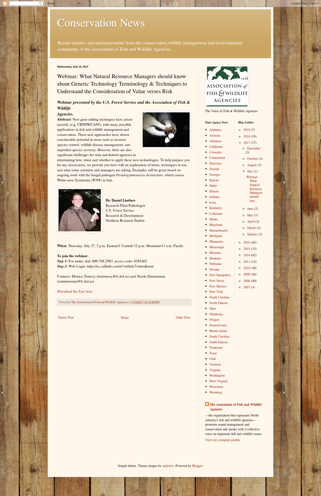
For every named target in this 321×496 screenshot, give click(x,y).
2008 (247, 281)
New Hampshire (220, 275)
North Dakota (218, 303)
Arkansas (215, 141)
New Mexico (217, 286)
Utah (212, 358)
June (250, 208)
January (252, 234)
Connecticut (217, 157)
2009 (247, 274)
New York (216, 291)
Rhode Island (218, 330)
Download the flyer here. (75, 291)
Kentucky (215, 208)
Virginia (214, 370)
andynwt (168, 465)
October (253, 158)
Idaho (213, 185)
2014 (247, 255)
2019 (247, 129)
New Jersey (216, 280)
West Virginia (218, 381)
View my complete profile (222, 440)
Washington (217, 375)
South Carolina (219, 336)
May (250, 215)
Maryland (215, 224)
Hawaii (214, 180)
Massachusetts (218, 230)
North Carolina (219, 297)
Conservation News (101, 22)
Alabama (215, 129)
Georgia (214, 174)
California (216, 146)
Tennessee (216, 347)
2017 (247, 142)
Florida (214, 169)
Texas (213, 353)
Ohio (212, 308)
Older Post (183, 317)
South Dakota (218, 342)
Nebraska (215, 263)
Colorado (215, 152)
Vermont (215, 364)
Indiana (214, 197)
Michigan (215, 235)
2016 (247, 242)
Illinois (214, 191)
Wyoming (215, 392)
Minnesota (216, 241)
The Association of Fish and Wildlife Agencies (236, 406)
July (250, 171)
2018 (247, 136)
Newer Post (66, 317)
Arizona (214, 135)
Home (125, 317)
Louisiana (215, 213)
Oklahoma (216, 314)
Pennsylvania (218, 325)
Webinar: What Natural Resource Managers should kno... (254, 189)
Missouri (215, 252)
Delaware (215, 163)
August (252, 165)
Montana (215, 258)
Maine (213, 219)
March (252, 227)
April (251, 221)
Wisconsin (216, 386)
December (254, 148)
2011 (247, 261)
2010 (247, 268)
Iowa (212, 202)
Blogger (197, 465)
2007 (247, 287)
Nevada (214, 269)
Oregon (214, 319)
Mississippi (216, 247)
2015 (247, 248)
